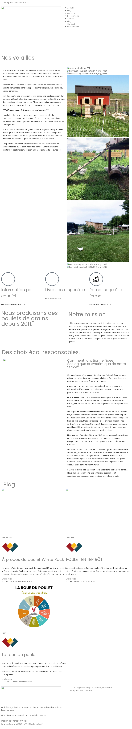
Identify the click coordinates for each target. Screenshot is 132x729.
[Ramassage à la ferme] (96, 279)
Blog (69, 10)
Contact (71, 13)
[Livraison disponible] (52, 279)
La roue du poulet (19, 654)
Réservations (73, 16)
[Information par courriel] (8, 279)
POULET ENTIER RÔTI (85, 559)
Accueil (70, 8)
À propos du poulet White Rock (33, 559)
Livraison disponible (65, 290)
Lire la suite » (7, 579)
